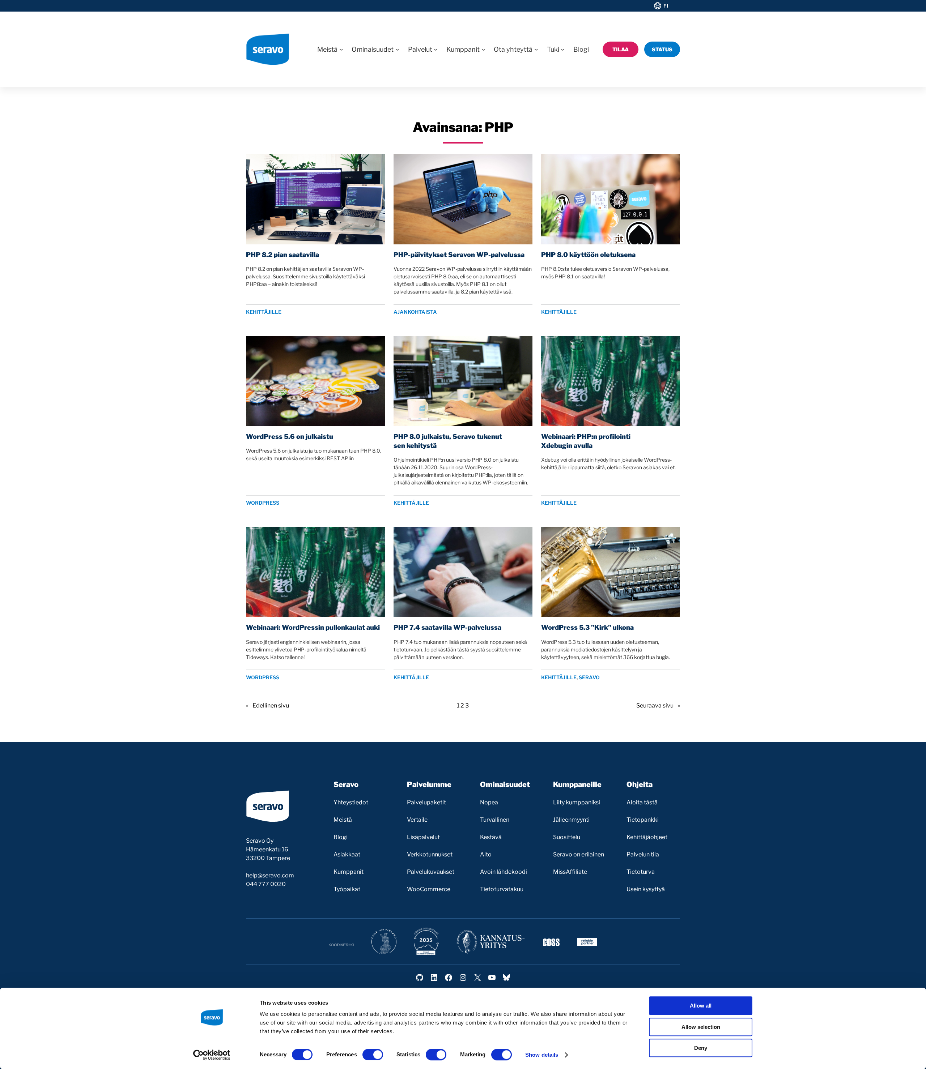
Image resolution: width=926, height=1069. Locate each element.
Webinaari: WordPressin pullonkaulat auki (313, 627)
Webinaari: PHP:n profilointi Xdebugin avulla (585, 441)
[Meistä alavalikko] (341, 49)
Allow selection (700, 1027)
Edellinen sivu (267, 705)
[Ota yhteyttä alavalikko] (536, 49)
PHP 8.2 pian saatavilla (282, 254)
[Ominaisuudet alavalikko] (397, 49)
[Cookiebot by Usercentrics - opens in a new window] (211, 1054)
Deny (700, 1048)
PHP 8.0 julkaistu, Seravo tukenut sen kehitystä (448, 441)
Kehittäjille (263, 312)
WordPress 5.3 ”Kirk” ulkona (587, 627)
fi (665, 6)
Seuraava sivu (658, 705)
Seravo (589, 677)
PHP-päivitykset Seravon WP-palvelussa (459, 254)
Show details (541, 1055)
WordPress (262, 503)
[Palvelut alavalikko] (436, 49)
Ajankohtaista (415, 312)
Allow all (701, 1005)
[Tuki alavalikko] (563, 49)
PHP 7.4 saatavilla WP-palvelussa (447, 627)
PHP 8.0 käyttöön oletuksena (588, 254)
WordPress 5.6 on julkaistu (289, 436)
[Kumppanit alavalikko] (483, 49)
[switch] (372, 1054)
